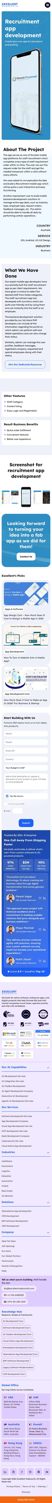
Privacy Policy (13, 1486)
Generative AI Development (15, 1096)
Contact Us (26, 556)
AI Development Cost (13, 1321)
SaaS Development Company (15, 1136)
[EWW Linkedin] (5, 1471)
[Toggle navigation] (42, 5)
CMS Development (10, 1216)
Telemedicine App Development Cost (20, 1354)
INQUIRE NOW (26, 1499)
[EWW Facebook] (21, 1471)
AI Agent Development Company (17, 1091)
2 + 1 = (7, 810)
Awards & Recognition (12, 1266)
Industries (8, 1152)
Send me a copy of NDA (16, 804)
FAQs (4, 1271)
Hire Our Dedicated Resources (25, 364)
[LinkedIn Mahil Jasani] (44, 961)
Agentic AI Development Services (17, 1101)
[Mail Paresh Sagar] (40, 898)
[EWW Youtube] (30, 1471)
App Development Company (15, 1121)
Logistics (6, 1171)
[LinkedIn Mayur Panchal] (44, 929)
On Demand (7, 1196)
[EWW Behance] (47, 1471)
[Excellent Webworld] (10, 5)
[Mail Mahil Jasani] (40, 961)
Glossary (26, 1492)
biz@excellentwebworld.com (19, 1288)
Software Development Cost (16, 1327)
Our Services (10, 1107)
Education (6, 1176)
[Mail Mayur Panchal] (40, 929)
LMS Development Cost (14, 1374)
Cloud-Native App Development (18, 1341)
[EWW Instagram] (13, 1471)
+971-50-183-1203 (16, 1301)
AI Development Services (14, 1076)
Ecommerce (7, 1166)
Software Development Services (17, 1116)
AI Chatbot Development (13, 1086)
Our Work (6, 1251)
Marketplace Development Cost (18, 1347)
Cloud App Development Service (17, 1126)
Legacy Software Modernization (18, 1367)
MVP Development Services (15, 1131)
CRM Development (10, 1226)
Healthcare (7, 1161)
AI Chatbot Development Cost (17, 1334)
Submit (26, 823)
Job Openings (8, 1246)
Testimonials (7, 1261)
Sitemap (42, 1486)
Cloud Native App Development (16, 1146)
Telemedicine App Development (16, 1211)
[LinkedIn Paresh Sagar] (44, 898)
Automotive (7, 1181)
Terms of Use (29, 1486)
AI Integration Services (13, 1081)
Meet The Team (9, 1241)
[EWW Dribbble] (38, 1471)
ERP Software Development (15, 1221)
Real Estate (7, 1191)
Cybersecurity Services (12, 1141)
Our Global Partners (11, 1256)
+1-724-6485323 (15, 1295)
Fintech (5, 1186)
